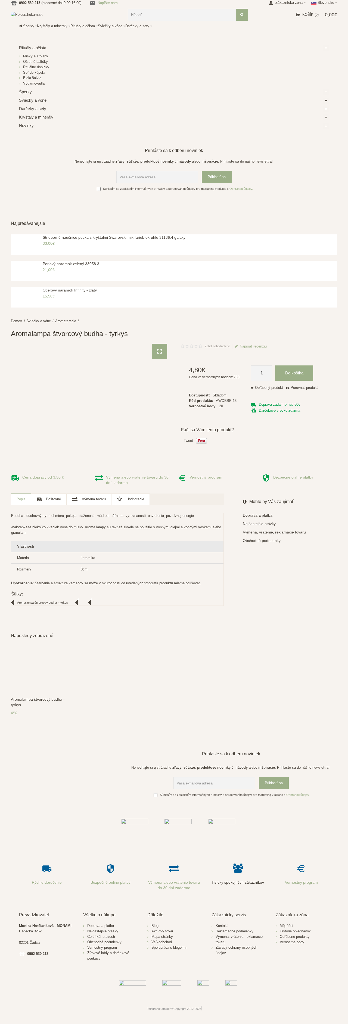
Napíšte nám (108, 3)
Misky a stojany (35, 56)
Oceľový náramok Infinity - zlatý (70, 290)
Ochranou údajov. (241, 188)
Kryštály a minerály (36, 117)
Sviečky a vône (38, 321)
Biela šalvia (32, 78)
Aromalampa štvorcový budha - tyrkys (42, 602)
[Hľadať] (242, 15)
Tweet (188, 441)
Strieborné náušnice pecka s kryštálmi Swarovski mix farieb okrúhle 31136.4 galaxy (114, 237)
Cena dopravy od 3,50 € (43, 477)
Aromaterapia (65, 321)
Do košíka (294, 373)
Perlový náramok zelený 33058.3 (71, 264)
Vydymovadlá (34, 83)
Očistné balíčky (35, 62)
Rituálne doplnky (36, 67)
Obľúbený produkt (269, 388)
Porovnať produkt (304, 388)
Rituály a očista (32, 47)
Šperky (25, 91)
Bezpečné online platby (293, 477)
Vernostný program (205, 477)
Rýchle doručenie (47, 882)
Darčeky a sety (32, 108)
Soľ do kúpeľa (34, 72)
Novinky (26, 125)
